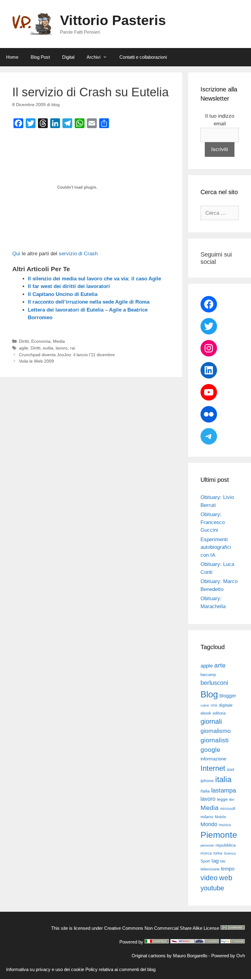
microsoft (227, 809)
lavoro (62, 347)
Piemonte (218, 835)
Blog (209, 694)
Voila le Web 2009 (36, 361)
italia (223, 779)
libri (231, 799)
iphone (207, 780)
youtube (212, 888)
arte (220, 665)
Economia (41, 341)
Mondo (208, 824)
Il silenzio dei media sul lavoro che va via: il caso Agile (94, 279)
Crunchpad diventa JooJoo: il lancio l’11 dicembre (67, 354)
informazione (213, 758)
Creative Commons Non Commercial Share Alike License (161, 928)
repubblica (225, 845)
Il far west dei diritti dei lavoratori (69, 286)
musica (225, 825)
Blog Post (40, 57)
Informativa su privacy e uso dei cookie (45, 969)
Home (12, 57)
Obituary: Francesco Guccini (212, 522)
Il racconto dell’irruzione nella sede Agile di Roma (88, 302)
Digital (68, 57)
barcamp (208, 674)
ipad (230, 769)
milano (206, 816)
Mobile (220, 817)
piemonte (207, 845)
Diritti (24, 341)
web (225, 878)
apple (206, 666)
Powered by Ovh (228, 955)
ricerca (206, 853)
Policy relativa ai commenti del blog (120, 969)
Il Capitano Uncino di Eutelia (62, 294)
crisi (214, 705)
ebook (205, 713)
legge (222, 799)
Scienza (230, 853)
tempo (227, 868)
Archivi (93, 57)
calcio (204, 705)
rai (72, 347)
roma (217, 853)
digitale (226, 705)
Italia (205, 791)
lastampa (223, 790)
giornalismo (215, 731)
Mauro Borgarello (190, 955)
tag (215, 861)
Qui (16, 254)
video (209, 878)
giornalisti (214, 740)
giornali (211, 721)
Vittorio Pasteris (113, 20)
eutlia (48, 347)
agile (23, 347)
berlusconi (214, 682)
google (210, 749)
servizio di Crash (77, 254)
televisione (209, 869)
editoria (219, 713)
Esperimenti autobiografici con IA (215, 547)
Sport (205, 861)
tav (223, 861)
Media (59, 341)
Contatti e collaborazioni (143, 57)
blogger (227, 695)
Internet (212, 768)
